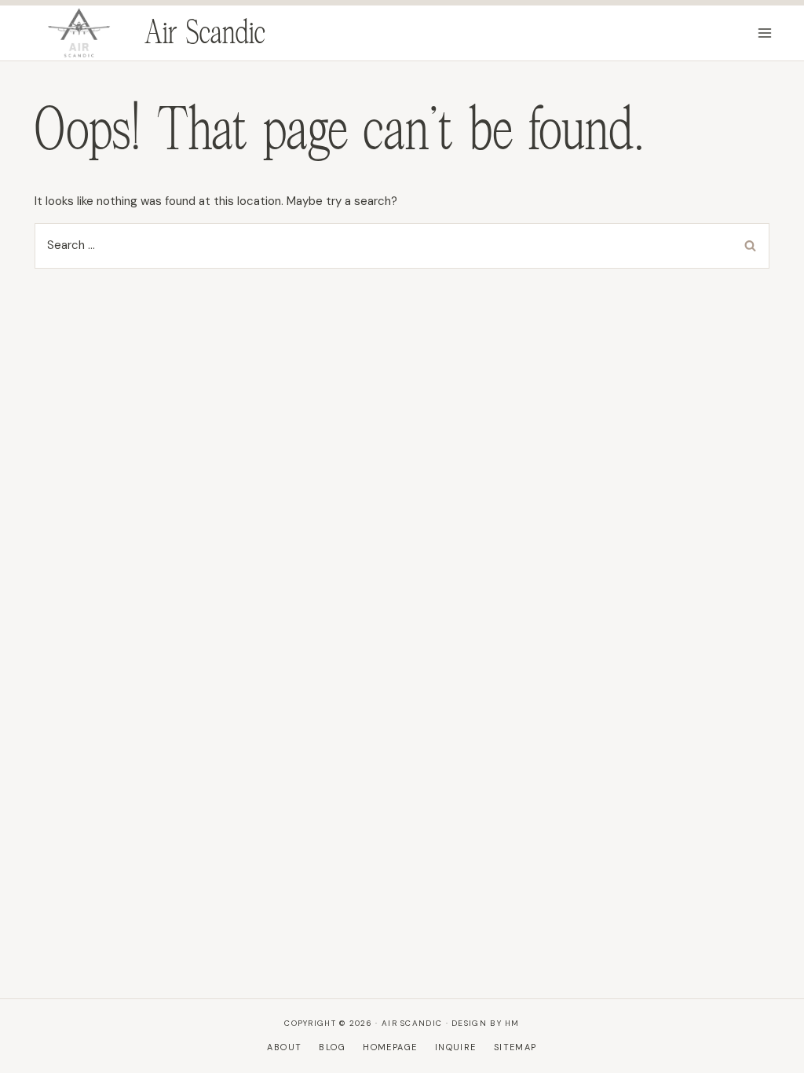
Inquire (456, 1047)
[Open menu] (764, 32)
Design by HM (485, 1023)
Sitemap (515, 1047)
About (284, 1047)
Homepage (390, 1047)
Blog (332, 1047)
